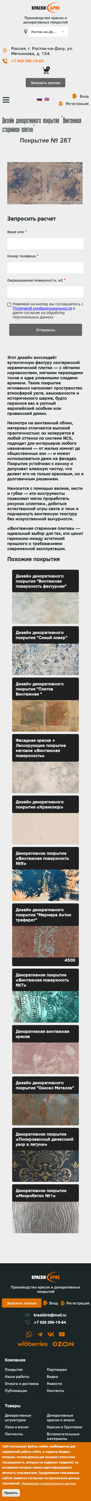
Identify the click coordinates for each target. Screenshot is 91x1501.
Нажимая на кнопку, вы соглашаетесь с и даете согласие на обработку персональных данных (48, 310)
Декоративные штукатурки (18, 1417)
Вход (84, 96)
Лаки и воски (16, 1427)
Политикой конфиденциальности (42, 308)
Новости (54, 1383)
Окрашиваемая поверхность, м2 (35, 280)
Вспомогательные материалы (63, 1436)
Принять (11, 1493)
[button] (45, 203)
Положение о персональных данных (49, 1483)
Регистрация (77, 103)
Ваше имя (15, 231)
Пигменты (14, 1434)
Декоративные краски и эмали (60, 1417)
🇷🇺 (39, 99)
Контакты (55, 1390)
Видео (52, 1376)
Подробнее (45, 597)
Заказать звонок (45, 82)
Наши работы (17, 1376)
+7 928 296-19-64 (27, 60)
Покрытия (14, 1369)
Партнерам (57, 1369)
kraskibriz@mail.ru (50, 1314)
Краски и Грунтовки (64, 1427)
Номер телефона (21, 256)
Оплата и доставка (22, 1383)
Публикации (16, 1390)
